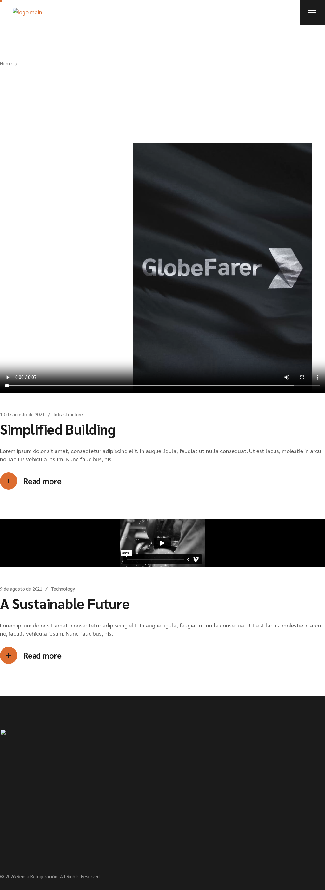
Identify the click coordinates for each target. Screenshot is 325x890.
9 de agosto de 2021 (21, 589)
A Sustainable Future (65, 603)
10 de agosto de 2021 (22, 414)
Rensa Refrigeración (37, 876)
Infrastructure (68, 414)
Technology (63, 589)
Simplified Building (58, 428)
